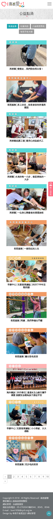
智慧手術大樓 (26, 31)
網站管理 (31, 513)
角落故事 (12, 26)
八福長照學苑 (38, 26)
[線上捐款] (50, 189)
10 (47, 476)
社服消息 (24, 26)
